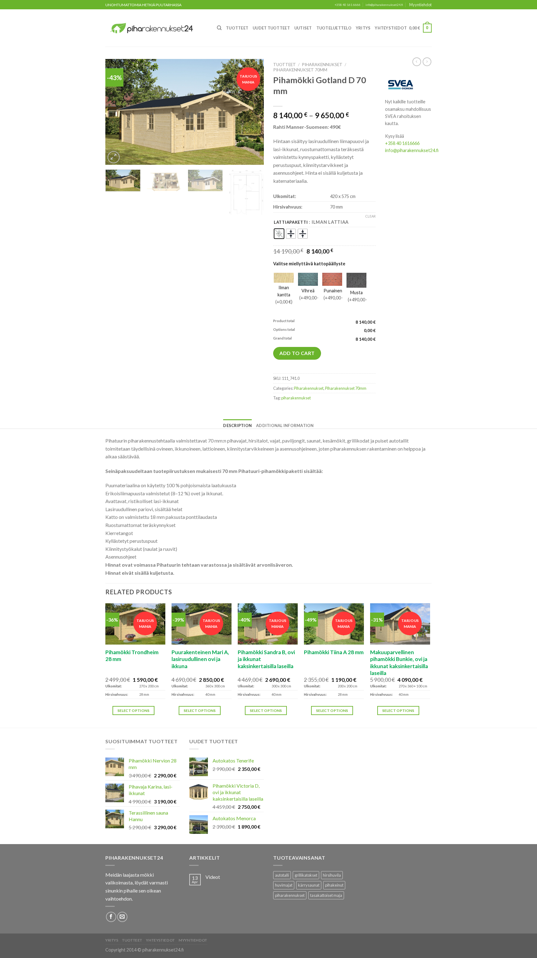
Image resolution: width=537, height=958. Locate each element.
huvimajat (283, 885)
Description (237, 425)
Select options (133, 710)
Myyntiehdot (420, 4)
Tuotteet (237, 27)
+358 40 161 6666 (347, 5)
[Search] (219, 28)
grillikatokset (306, 875)
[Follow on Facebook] (111, 917)
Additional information (285, 425)
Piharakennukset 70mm (300, 69)
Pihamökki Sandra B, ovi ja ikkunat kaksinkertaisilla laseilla (266, 659)
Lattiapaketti (291, 222)
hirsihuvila (332, 875)
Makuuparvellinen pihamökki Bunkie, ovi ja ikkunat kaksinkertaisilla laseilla (399, 662)
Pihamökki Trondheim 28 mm (131, 655)
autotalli (282, 875)
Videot (212, 877)
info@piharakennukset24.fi (384, 5)
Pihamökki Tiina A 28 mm (334, 652)
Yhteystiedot (391, 27)
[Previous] (116, 112)
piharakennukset (296, 397)
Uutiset (303, 27)
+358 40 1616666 (402, 143)
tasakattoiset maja (326, 895)
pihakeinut (334, 885)
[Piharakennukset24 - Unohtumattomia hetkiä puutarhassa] (155, 28)
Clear (370, 216)
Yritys (363, 27)
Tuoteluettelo (333, 27)
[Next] (253, 112)
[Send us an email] (122, 917)
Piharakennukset (322, 64)
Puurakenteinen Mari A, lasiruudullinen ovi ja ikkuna (200, 659)
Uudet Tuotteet (271, 27)
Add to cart (296, 353)
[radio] (279, 233)
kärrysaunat (308, 885)
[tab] (237, 425)
